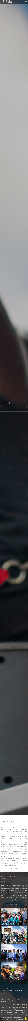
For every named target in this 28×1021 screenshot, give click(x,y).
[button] (10, 814)
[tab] (14, 868)
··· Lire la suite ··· (14, 869)
